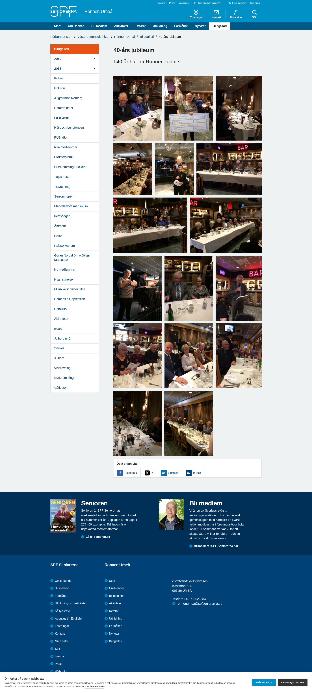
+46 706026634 (195, 599)
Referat (141, 26)
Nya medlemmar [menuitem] (65, 147)
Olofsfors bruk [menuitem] (63, 157)
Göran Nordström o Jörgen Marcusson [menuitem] (72, 257)
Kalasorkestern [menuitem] (64, 245)
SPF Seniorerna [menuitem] (237, 2)
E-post (197, 472)
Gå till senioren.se (98, 536)
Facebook (131, 472)
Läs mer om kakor (95, 686)
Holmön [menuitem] (59, 88)
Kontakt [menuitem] (216, 17)
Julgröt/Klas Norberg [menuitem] (68, 98)
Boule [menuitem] (58, 236)
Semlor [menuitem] (59, 348)
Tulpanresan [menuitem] (62, 177)
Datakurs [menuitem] (60, 309)
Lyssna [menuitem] (162, 2)
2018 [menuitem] (57, 68)
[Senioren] (63, 516)
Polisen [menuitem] (59, 78)
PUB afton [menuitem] (61, 137)
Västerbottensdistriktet (93, 36)
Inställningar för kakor (293, 682)
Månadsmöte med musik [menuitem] (71, 206)
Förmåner (181, 26)
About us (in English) (68, 618)
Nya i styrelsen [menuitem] (64, 279)
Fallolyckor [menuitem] (61, 118)
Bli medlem (99, 26)
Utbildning (160, 26)
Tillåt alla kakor (264, 682)
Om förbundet (63, 580)
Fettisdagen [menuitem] (62, 216)
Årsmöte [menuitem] (60, 226)
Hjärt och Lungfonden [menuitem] (69, 127)
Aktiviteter (121, 26)
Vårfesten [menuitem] (60, 387)
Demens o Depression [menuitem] (69, 299)
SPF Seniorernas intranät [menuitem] (206, 2)
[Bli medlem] (171, 514)
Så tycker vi (62, 611)
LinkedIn (173, 472)
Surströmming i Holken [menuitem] (70, 167)
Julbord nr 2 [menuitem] (62, 338)
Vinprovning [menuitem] (62, 368)
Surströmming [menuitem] (63, 378)
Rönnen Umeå (124, 36)
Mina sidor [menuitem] (236, 17)
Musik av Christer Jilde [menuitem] (69, 289)
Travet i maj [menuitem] (62, 186)
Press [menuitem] (172, 2)
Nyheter (200, 26)
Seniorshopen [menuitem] (63, 196)
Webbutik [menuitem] (184, 2)
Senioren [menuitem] (255, 2)
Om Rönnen (76, 26)
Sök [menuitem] (254, 17)
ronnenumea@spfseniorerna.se (199, 603)
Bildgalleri (220, 26)
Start (57, 26)
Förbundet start (61, 36)
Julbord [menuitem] (59, 358)
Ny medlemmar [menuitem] (64, 269)
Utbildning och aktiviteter (70, 603)
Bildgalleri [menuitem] (61, 49)
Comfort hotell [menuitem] (63, 108)
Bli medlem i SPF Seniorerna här (216, 546)
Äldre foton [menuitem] (61, 319)
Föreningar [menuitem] (196, 17)
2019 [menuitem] (57, 59)
